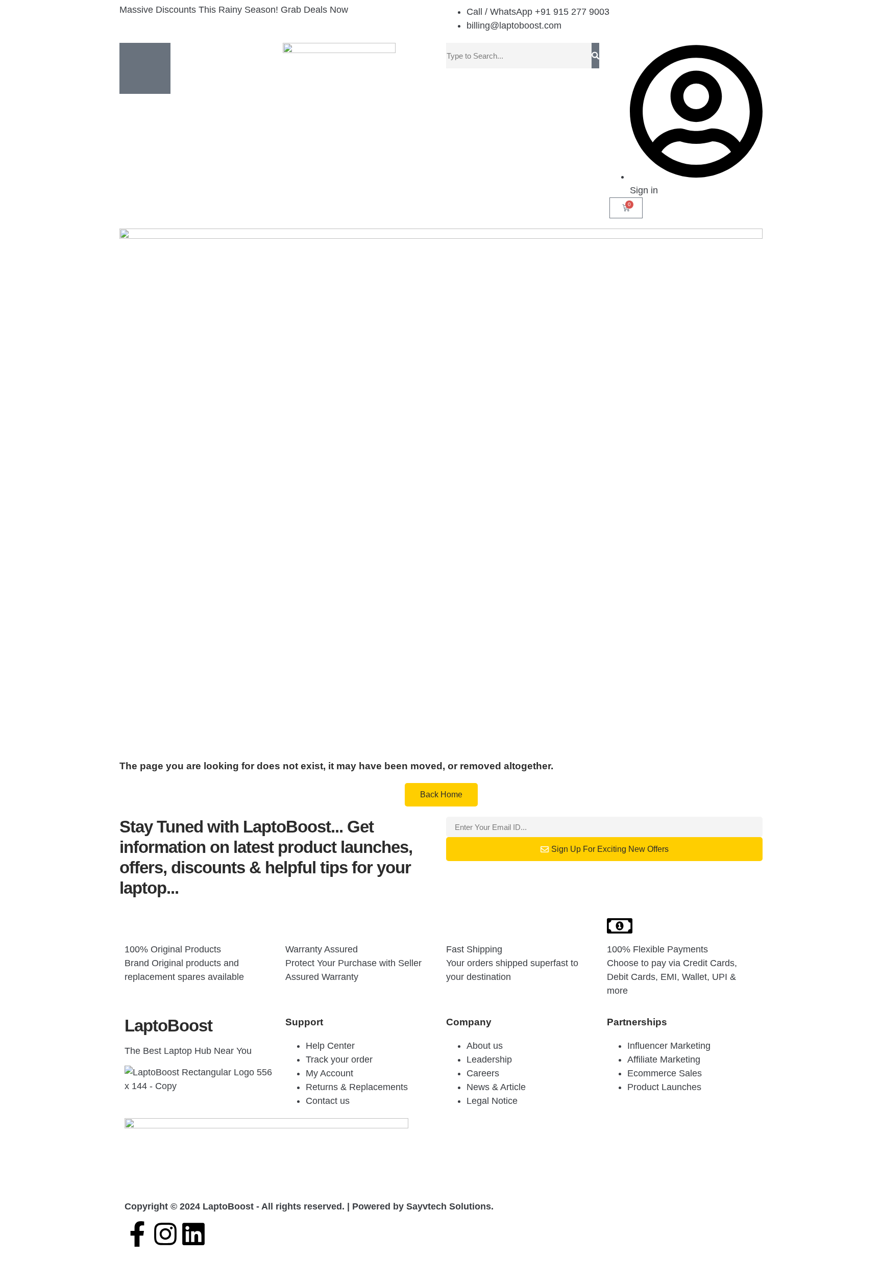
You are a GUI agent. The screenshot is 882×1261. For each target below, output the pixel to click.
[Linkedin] (193, 1234)
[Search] (595, 55)
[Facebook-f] (137, 1234)
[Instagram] (165, 1234)
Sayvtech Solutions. (450, 1206)
